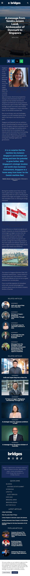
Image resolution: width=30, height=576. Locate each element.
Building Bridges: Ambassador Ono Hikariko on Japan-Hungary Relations (16, 543)
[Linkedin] (17, 458)
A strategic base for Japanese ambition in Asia (18, 326)
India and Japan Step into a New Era (17, 306)
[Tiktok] (21, 458)
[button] (8, 61)
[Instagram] (13, 458)
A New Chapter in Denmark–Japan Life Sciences (14, 517)
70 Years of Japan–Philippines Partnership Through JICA (17, 316)
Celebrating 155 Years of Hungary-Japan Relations (18, 552)
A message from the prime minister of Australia (17, 336)
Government (14, 303)
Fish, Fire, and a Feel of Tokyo (9, 514)
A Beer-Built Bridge (7, 512)
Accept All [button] (15, 572)
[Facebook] (9, 458)
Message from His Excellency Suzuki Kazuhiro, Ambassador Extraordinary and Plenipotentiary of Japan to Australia (18, 347)
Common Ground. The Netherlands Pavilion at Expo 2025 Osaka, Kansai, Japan (18, 534)
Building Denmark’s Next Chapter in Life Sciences (15, 520)
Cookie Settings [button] (6, 572)
